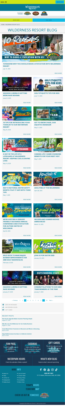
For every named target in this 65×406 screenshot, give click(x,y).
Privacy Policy (21, 377)
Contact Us (6, 377)
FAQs (4, 375)
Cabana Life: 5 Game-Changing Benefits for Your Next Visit (47, 155)
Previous (15, 300)
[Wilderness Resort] (27, 13)
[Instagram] (52, 369)
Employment (6, 380)
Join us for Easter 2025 (44, 255)
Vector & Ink (43, 403)
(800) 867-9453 (48, 373)
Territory (32, 389)
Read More (58, 73)
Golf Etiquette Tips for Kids (46, 93)
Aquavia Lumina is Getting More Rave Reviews (15, 94)
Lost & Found (21, 373)
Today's (32, 385)
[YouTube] (49, 369)
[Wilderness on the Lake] (44, 13)
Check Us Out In (27, 395)
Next (50, 300)
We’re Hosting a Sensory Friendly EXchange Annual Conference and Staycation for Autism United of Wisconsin (16, 223)
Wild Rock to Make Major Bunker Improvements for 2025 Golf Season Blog (15, 257)
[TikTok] (56, 369)
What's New (21, 382)
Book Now (60, 2)
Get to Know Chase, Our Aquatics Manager (45, 123)
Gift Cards (8, 310)
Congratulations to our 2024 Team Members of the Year (47, 288)
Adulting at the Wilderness (47, 188)
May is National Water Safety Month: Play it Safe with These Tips (17, 190)
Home (2, 24)
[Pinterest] (45, 369)
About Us (5, 373)
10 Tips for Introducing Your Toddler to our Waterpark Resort (16, 124)
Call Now (49, 20)
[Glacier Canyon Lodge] (35, 13)
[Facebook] (41, 369)
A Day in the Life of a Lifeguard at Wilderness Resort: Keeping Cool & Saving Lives (16, 157)
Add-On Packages (11, 304)
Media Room (6, 382)
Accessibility (21, 380)
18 (46, 300)
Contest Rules (21, 375)
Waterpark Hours (11, 307)
